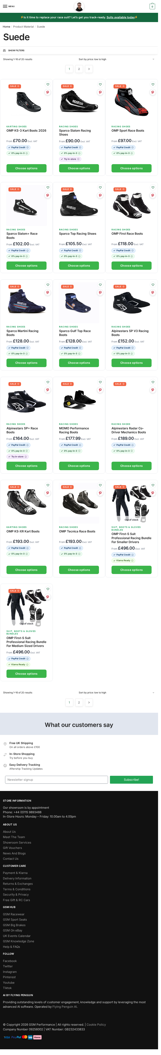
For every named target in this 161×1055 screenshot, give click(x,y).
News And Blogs (14, 853)
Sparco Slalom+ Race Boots (22, 235)
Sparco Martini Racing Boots (22, 333)
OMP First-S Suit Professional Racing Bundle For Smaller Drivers (131, 538)
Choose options (26, 168)
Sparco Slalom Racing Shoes (75, 132)
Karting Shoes (16, 126)
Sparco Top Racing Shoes (77, 233)
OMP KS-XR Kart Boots (23, 531)
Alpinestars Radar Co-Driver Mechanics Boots (129, 430)
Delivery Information (17, 878)
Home (6, 26)
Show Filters (16, 50)
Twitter (8, 966)
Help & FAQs (11, 947)
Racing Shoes (68, 126)
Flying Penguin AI (64, 1006)
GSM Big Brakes (14, 925)
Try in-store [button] (70, 159)
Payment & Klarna (15, 873)
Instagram (10, 972)
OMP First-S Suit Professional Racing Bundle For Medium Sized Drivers (26, 642)
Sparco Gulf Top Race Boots (75, 333)
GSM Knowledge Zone (18, 941)
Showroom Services (17, 842)
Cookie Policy (96, 1024)
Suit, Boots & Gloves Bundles (21, 632)
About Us (9, 832)
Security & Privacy (16, 894)
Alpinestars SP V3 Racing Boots (130, 333)
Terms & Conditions (16, 889)
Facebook (10, 961)
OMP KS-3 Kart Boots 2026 (26, 130)
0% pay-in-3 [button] (18, 153)
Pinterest (9, 977)
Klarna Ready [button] (123, 560)
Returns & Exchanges (18, 884)
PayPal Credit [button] (18, 147)
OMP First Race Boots (127, 233)
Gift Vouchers (12, 848)
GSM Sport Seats (15, 919)
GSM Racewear (14, 914)
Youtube (9, 982)
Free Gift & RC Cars (16, 900)
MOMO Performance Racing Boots (74, 430)
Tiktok (7, 988)
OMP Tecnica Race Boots (77, 531)
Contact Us (10, 859)
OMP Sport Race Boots (128, 130)
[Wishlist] (48, 84)
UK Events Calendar (17, 936)
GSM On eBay (12, 930)
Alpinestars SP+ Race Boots (22, 430)
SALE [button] (13, 86)
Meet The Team (14, 837)
